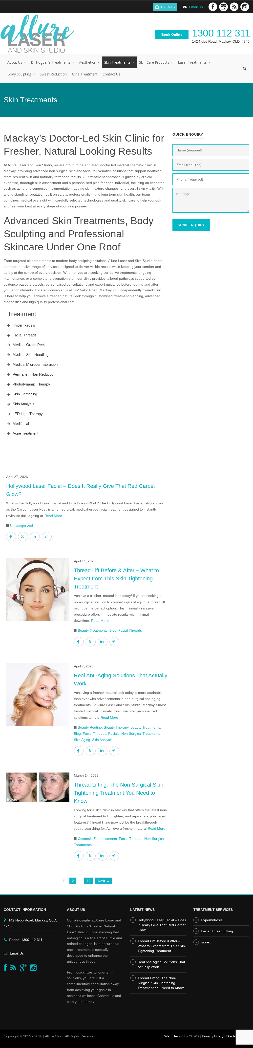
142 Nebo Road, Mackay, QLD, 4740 (221, 41)
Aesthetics (87, 62)
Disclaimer (234, 1036)
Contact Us (111, 74)
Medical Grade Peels (29, 345)
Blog (112, 630)
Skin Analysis (23, 404)
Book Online (171, 35)
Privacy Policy (212, 1036)
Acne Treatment (85, 74)
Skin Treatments (117, 62)
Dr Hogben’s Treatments (50, 62)
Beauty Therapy (116, 727)
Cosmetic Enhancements (97, 839)
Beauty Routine (90, 727)
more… (206, 942)
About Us (14, 62)
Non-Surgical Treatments (140, 733)
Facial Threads (25, 335)
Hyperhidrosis (24, 325)
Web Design (173, 1036)
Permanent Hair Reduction (34, 374)
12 (89, 881)
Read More (53, 516)
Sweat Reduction (53, 74)
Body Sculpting (19, 74)
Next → (103, 881)
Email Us (196, 7)
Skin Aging (82, 740)
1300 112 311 (221, 33)
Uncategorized (21, 526)
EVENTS (168, 7)
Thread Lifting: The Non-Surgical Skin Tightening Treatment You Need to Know (161, 983)
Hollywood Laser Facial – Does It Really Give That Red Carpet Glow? (162, 925)
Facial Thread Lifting (217, 931)
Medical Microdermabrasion (35, 364)
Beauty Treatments (92, 630)
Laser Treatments (192, 62)
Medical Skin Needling (30, 354)
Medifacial (21, 424)
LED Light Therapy (28, 414)
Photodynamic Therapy (31, 384)
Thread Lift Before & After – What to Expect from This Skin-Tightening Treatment (162, 946)
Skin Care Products (154, 62)
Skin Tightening (25, 394)
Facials (113, 733)
